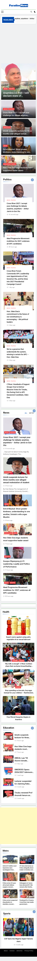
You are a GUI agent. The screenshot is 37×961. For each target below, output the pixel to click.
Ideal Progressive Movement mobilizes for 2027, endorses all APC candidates (18, 241)
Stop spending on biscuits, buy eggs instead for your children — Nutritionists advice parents (18, 693)
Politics (6, 89)
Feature (15, 660)
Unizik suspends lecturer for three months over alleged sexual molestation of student (17, 134)
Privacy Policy (28, 951)
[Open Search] (31, 12)
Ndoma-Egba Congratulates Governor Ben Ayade (16, 95)
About (6, 951)
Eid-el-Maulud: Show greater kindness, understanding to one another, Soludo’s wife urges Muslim (18, 152)
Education (7, 127)
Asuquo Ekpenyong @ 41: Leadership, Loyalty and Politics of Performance (16, 564)
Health (18, 634)
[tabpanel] (18, 932)
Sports (18, 935)
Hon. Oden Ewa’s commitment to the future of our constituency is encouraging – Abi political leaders (18, 316)
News (5, 109)
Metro (6, 862)
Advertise (19, 951)
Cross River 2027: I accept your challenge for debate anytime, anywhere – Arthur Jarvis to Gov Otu (18, 115)
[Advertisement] (18, 43)
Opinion (7, 556)
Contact (12, 951)
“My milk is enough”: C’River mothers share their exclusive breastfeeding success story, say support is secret (18, 666)
